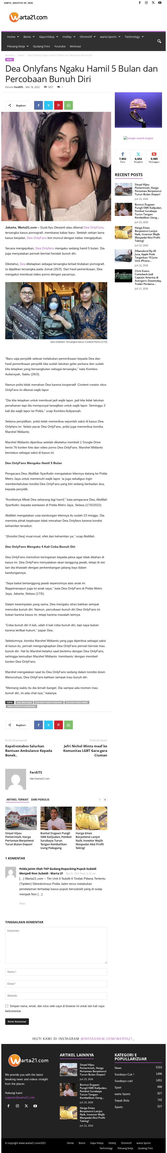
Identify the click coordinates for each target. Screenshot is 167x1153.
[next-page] (105, 799)
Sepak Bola (122, 1100)
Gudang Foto (41, 46)
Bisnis (27, 37)
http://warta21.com (39, 778)
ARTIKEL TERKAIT (17, 799)
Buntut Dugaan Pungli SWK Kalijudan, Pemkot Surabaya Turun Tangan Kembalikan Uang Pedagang (56, 840)
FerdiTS (18, 87)
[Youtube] (159, 3)
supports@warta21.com (20, 1097)
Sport (118, 1087)
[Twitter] (153, 3)
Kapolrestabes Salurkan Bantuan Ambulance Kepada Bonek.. (28, 750)
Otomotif (86, 37)
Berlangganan (154, 154)
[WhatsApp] (68, 105)
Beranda (9, 55)
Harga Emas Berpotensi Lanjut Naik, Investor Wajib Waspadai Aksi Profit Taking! (90, 840)
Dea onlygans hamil (77, 702)
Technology (132, 37)
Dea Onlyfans (45, 248)
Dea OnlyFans (94, 227)
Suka (123, 153)
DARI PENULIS (40, 799)
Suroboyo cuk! (124, 1081)
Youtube (59, 46)
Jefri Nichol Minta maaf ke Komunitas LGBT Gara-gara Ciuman (85, 750)
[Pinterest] (58, 105)
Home (11, 37)
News (21, 55)
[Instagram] (146, 3)
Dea (23, 264)
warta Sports (108, 37)
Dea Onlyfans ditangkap (48, 702)
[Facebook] (139, 3)
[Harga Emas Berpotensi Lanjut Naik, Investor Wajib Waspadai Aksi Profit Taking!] (91, 818)
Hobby (67, 37)
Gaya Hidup (46, 37)
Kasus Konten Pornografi (21, 706)
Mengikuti (138, 153)
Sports (119, 1107)
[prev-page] (100, 799)
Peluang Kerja (16, 46)
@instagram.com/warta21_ (108, 1038)
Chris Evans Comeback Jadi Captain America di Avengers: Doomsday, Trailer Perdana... (148, 277)
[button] (159, 41)
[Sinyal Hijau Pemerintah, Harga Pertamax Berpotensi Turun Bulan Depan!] (21, 818)
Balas (22, 903)
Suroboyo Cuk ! (124, 1074)
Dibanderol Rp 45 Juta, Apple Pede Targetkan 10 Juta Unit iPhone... (146, 256)
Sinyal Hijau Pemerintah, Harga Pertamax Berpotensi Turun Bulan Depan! (19, 838)
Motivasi (75, 46)
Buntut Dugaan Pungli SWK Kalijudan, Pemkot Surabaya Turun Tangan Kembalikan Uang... (148, 211)
